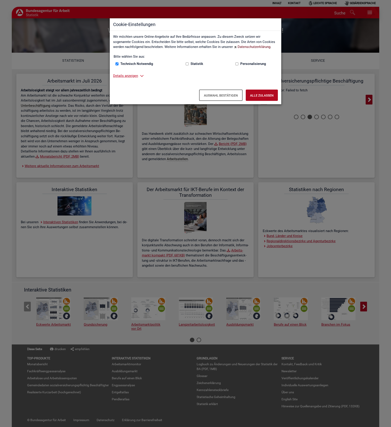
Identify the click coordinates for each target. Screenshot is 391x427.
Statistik (197, 64)
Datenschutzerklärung (254, 47)
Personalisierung (253, 64)
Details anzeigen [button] (125, 76)
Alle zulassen (262, 95)
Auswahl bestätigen (221, 95)
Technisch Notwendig (136, 64)
